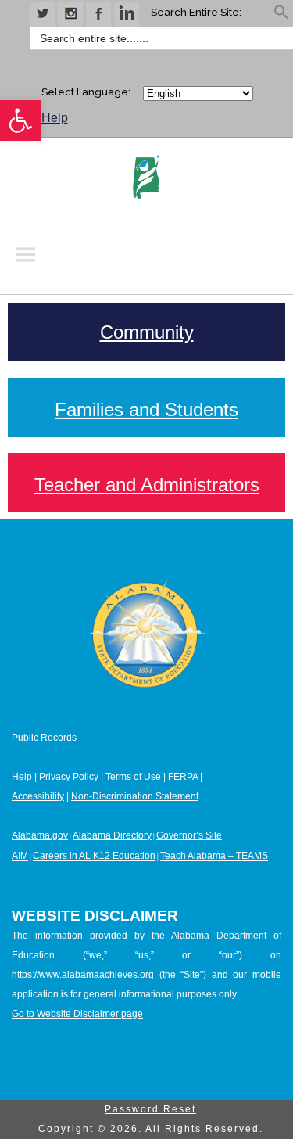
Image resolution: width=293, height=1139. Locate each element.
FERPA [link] (183, 776)
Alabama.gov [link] (40, 835)
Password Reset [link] (150, 1109)
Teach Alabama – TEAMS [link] (214, 855)
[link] (20, 120)
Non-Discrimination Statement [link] (134, 796)
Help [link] (54, 117)
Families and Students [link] (146, 409)
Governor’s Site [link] (189, 835)
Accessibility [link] (38, 796)
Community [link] (147, 332)
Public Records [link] (44, 737)
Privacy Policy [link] (68, 776)
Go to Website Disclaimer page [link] (77, 1013)
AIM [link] (20, 855)
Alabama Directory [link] (112, 835)
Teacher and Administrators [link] (146, 484)
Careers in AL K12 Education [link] (94, 855)
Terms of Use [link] (133, 776)
